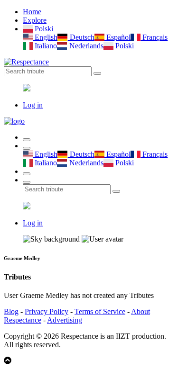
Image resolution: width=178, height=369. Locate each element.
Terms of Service (100, 311)
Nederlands (85, 46)
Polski (43, 29)
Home (32, 12)
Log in (33, 105)
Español (117, 37)
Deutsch (81, 37)
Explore (35, 20)
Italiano (45, 46)
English (45, 37)
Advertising (64, 320)
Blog (11, 311)
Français (154, 37)
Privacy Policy (46, 311)
